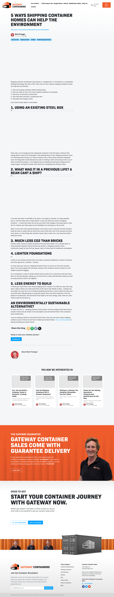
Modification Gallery (75, 3)
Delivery (65, 3)
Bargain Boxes (58, 3)
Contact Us (16, 339)
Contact (33, 7)
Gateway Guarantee (66, 569)
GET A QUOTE (106, 5)
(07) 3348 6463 (96, 5)
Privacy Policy (64, 580)
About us (84, 3)
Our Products (35, 3)
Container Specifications (67, 567)
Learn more (16, 470)
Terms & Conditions (66, 582)
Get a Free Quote (35, 522)
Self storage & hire (47, 3)
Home (12, 29)
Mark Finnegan (20, 34)
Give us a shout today (62, 320)
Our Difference (65, 572)
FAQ (62, 577)
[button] (92, 5)
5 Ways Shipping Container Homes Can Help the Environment (33, 29)
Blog (16, 29)
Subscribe (49, 588)
